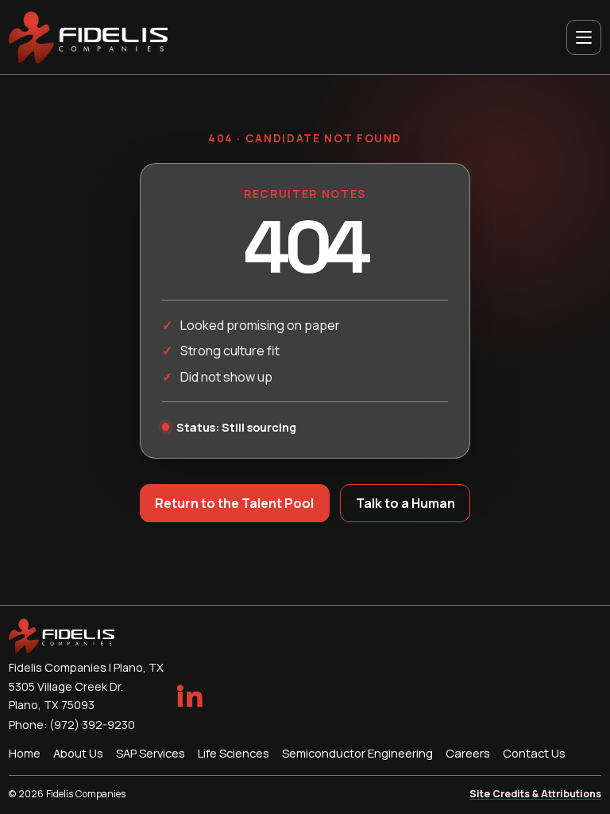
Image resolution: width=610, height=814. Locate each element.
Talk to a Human (405, 503)
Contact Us (534, 753)
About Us (78, 753)
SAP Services (150, 753)
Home (25, 753)
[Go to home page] (88, 37)
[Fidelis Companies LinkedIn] (189, 695)
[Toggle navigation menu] (583, 37)
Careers (468, 753)
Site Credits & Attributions (535, 793)
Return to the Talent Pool (234, 503)
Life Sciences (233, 753)
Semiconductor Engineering (357, 753)
